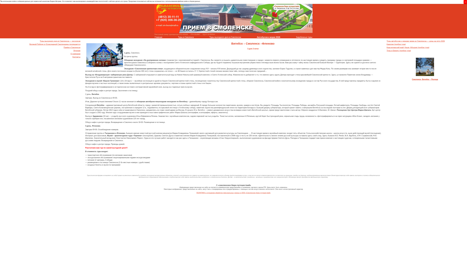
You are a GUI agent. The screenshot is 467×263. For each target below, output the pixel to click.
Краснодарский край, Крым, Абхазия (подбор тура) (408, 47)
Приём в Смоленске (72, 47)
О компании (75, 54)
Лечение (76, 51)
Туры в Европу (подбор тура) (399, 51)
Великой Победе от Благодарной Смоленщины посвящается (54, 44)
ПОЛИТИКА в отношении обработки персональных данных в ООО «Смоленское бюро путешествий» (233, 193)
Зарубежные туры (304, 37)
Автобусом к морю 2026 (268, 37)
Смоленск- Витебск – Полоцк (425, 79)
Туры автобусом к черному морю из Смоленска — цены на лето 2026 (416, 41)
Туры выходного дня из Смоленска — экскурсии (60, 41)
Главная (158, 37)
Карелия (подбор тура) (396, 44)
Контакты (76, 57)
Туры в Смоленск (186, 37)
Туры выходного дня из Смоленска (225, 37)
